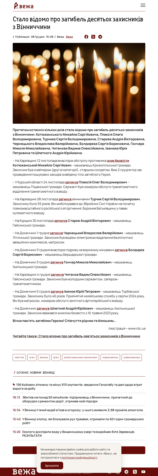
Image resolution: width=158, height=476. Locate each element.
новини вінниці (110, 357)
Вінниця (44, 357)
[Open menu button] (143, 5)
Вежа (69, 36)
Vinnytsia (19, 357)
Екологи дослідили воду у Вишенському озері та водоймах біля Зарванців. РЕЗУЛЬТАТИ (78, 434)
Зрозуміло (52, 465)
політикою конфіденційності (79, 457)
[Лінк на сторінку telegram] (126, 472)
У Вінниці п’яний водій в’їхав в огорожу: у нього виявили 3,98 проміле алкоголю (82, 410)
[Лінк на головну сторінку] (24, 6)
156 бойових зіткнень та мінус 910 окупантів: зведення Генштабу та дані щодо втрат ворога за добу (77, 386)
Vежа (31, 357)
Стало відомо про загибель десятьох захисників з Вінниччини (78, 23)
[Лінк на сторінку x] (135, 472)
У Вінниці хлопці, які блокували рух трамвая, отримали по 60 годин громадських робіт (83, 421)
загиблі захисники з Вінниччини (80, 357)
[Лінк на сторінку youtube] (143, 472)
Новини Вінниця (132, 357)
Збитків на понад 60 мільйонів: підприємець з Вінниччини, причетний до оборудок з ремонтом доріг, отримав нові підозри (77, 399)
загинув (71, 182)
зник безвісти (118, 160)
